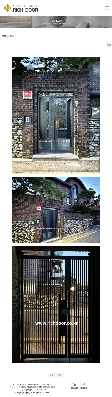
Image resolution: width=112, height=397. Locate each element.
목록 (109, 44)
